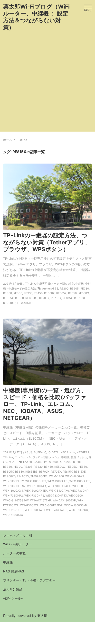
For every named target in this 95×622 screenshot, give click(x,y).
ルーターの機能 (14, 553)
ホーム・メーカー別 (17, 535)
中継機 (8, 562)
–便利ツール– (13, 598)
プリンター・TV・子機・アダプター (29, 580)
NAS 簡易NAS (13, 571)
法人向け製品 (12, 589)
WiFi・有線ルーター (17, 544)
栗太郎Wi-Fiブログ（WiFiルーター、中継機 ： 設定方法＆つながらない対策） (36, 16)
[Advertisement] (47, 84)
